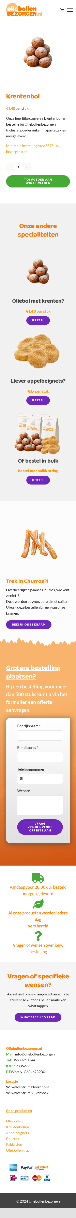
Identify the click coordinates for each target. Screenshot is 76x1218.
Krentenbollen (17, 1127)
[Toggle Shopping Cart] (62, 10)
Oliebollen (14, 1121)
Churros (12, 1138)
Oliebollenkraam (19, 1150)
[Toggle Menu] (70, 10)
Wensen (23, 790)
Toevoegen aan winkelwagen (38, 181)
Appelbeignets (17, 1133)
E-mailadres (27, 747)
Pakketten (14, 1144)
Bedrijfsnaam (29, 726)
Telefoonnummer (30, 769)
